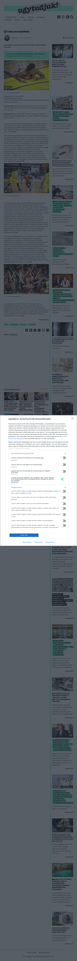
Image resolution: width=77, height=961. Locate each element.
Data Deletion (27, 542)
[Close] (73, 419)
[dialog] (38, 480)
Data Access (38, 542)
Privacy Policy (50, 542)
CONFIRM (24, 535)
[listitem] (38, 453)
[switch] (63, 457)
